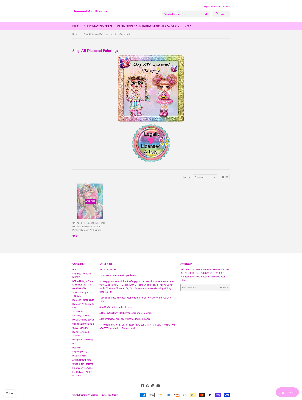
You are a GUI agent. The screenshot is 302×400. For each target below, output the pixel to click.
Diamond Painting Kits (83, 300)
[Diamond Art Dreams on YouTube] (158, 386)
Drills (74, 343)
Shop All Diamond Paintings (96, 34)
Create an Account (222, 6)
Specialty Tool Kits (81, 315)
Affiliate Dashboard (81, 360)
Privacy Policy (79, 355)
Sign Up (224, 287)
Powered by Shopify (109, 395)
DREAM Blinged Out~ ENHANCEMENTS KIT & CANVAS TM (148, 26)
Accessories (78, 311)
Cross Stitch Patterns (82, 364)
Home (75, 26)
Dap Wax (76, 347)
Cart (223, 13)
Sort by (186, 177)
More (188, 26)
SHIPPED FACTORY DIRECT (98, 26)
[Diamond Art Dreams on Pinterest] (147, 386)
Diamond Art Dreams (89, 11)
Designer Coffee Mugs (83, 339)
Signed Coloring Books (83, 324)
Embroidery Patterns (82, 368)
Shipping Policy (79, 351)
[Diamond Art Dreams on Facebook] (142, 386)
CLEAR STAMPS (80, 328)
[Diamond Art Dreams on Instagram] (152, 386)
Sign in (207, 6)
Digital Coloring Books (83, 319)
